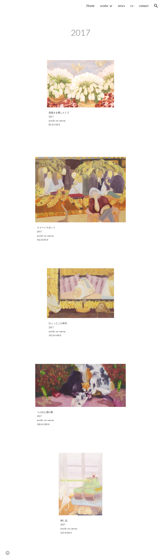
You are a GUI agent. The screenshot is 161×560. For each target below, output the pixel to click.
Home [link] (90, 6)
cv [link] (132, 6)
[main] (80, 33)
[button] (156, 6)
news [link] (121, 6)
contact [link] (143, 6)
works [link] (104, 6)
